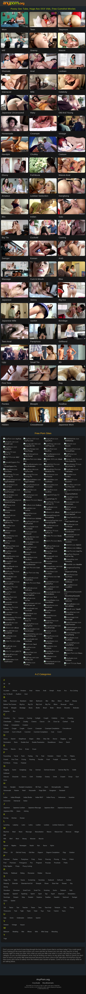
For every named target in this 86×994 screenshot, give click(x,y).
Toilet (35, 911)
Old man (31, 852)
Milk (4, 838)
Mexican (68, 832)
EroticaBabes (28, 544)
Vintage (14, 925)
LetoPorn (27, 649)
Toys (42, 911)
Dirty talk (46, 739)
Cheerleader (7, 721)
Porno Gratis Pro (70, 461)
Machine (6, 832)
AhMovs (79, 548)
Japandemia (8, 604)
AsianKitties (48, 482)
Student (30, 897)
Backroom (13, 701)
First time (15, 759)
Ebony (5, 749)
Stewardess (71, 894)
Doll (70, 739)
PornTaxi (7, 527)
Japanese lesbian (19, 808)
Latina (30, 825)
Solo (70, 890)
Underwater (20, 918)
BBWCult (68, 509)
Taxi (17, 907)
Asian (59, 690)
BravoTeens (8, 471)
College (5, 725)
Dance (5, 739)
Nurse (45, 845)
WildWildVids (69, 441)
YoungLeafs (48, 558)
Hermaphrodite (56, 787)
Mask (20, 832)
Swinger (74, 897)
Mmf (11, 838)
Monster (32, 838)
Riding (22, 873)
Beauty (74, 701)
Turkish (56, 911)
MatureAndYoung (9, 502)
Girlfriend (6, 773)
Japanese (6, 808)
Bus (14, 711)
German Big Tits (63, 770)
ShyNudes (68, 660)
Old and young (21, 852)
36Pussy (7, 507)
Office (5, 852)
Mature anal (58, 832)
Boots (31, 708)
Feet (42, 756)
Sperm (33, 894)
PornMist (68, 476)
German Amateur (49, 770)
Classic (42, 721)
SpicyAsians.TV (70, 466)
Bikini (55, 704)
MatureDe (27, 554)
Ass (65, 690)
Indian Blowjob (15, 797)
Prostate (48, 863)
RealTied (47, 612)
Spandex (6, 894)
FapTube (27, 600)
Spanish (15, 894)
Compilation (15, 725)
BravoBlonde (8, 568)
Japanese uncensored (65, 808)
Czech (59, 732)
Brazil (45, 708)
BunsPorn (7, 594)
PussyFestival (28, 487)
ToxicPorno (68, 577)
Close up (56, 721)
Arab (44, 690)
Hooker (16, 790)
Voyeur (22, 925)
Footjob (55, 759)
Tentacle (57, 907)
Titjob (28, 911)
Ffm (65, 756)
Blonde (5, 708)
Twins (64, 911)
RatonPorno (48, 607)
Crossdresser (67, 728)
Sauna (23, 880)
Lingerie (70, 825)
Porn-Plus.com (69, 487)
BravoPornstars (9, 492)
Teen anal (48, 907)
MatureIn (68, 446)
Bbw (53, 701)
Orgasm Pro (8, 589)
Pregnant (39, 863)
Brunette (67, 708)
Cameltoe (6, 718)
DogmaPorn (48, 441)
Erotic (27, 749)
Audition (18, 694)
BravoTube (27, 654)
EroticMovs (28, 559)
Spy (46, 894)
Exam (34, 749)
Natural (5, 845)
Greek (55, 777)
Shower (64, 883)
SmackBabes (49, 602)
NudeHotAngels (70, 629)
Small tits (37, 890)
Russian (48, 873)
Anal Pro (79, 551)
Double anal (25, 742)
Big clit (30, 704)
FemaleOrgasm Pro (10, 466)
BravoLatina (48, 487)
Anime (38, 690)
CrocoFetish (8, 487)
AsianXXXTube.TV (51, 499)
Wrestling (55, 931)
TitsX (55, 597)
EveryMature (49, 589)
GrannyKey (68, 561)
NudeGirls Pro (49, 466)
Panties (15, 859)
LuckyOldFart (69, 645)
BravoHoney (8, 538)
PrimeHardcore (49, 663)
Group (70, 777)
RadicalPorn (8, 656)
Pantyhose (24, 859)
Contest (6, 728)
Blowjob (13, 708)
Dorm (16, 742)
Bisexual (63, 704)
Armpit (51, 690)
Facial (16, 756)
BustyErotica (28, 580)
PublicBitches (28, 539)
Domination (7, 742)
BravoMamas (69, 614)
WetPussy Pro (8, 573)
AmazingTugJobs (50, 522)
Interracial (17, 801)
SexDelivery (69, 650)
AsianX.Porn (49, 623)
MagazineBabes (29, 482)
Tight (22, 911)
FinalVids (27, 510)
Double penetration (38, 742)
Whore (29, 931)
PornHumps (28, 497)
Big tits (47, 704)
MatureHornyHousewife (72, 596)
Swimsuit (66, 897)
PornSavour (48, 476)
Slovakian (6, 890)
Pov (31, 863)
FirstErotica (28, 590)
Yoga (5, 938)
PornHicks (48, 648)
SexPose (7, 543)
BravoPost (48, 451)
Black (71, 704)
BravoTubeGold (70, 514)
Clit (49, 721)
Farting (30, 756)
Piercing (48, 859)
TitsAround (27, 534)
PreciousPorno (69, 451)
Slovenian (16, 890)
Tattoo (11, 907)
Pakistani (6, 859)
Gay (30, 770)
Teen (39, 907)
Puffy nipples (7, 866)
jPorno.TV (7, 454)
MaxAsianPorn (8, 584)
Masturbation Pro (9, 619)
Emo (20, 749)
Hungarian (52, 790)
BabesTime (7, 599)
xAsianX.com (8, 444)
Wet (23, 931)
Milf (4, 835)
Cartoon (21, 718)
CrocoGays (68, 499)
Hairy (5, 787)
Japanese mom (49, 808)
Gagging (6, 770)
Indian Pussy (50, 797)
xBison (16, 628)
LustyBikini (68, 587)
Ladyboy (15, 825)
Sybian (13, 900)
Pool (4, 863)
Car (14, 718)
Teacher (25, 907)
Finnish (5, 759)
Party (33, 859)
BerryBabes (68, 640)
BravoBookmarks (29, 466)
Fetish (59, 756)
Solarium (63, 890)
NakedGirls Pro (49, 471)
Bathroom (39, 701)
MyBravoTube (8, 548)
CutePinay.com (49, 446)
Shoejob (38, 883)
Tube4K (78, 609)
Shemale (15, 883)
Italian (25, 801)
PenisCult (48, 633)
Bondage (22, 708)
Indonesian (61, 797)
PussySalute (28, 529)
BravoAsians (69, 504)
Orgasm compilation (52, 852)
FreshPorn (27, 549)
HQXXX (78, 545)
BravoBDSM (8, 633)
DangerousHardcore (71, 494)
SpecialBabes (69, 606)
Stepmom (61, 894)
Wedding (15, 931)
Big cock (39, 704)
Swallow (48, 897)
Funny (16, 763)
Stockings (6, 897)
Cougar (14, 728)
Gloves (24, 777)
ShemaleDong (49, 517)
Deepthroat (22, 739)
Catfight (37, 718)
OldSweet (7, 533)
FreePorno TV (49, 504)
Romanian (31, 873)
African (15, 690)
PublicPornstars (70, 624)
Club (72, 721)
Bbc (47, 701)
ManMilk (79, 564)
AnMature (48, 658)
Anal (30, 690)
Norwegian (23, 845)
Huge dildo (42, 790)
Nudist (32, 845)
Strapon (15, 897)
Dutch (68, 742)
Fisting (24, 759)
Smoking (46, 890)
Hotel (24, 790)
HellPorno (68, 456)
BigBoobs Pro (8, 522)
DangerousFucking (71, 571)
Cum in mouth (16, 732)
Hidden (66, 787)
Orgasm (40, 852)
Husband (62, 790)
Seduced (51, 880)
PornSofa (7, 512)
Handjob (12, 787)
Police (64, 859)
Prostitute (57, 863)
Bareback (23, 701)
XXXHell (38, 518)
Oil (12, 852)
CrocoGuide (28, 610)
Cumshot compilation (41, 732)
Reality (5, 873)
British (59, 708)
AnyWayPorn (49, 653)
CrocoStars (48, 573)
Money (24, 838)
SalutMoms (7, 449)
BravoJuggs (69, 619)
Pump (17, 866)
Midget (77, 832)
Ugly (4, 918)
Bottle (38, 708)
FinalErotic (7, 648)
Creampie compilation (52, 728)
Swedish (56, 897)
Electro (13, 749)
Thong (72, 907)
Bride (52, 708)
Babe (5, 701)
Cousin (30, 728)
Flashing (32, 759)
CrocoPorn (48, 492)
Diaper (31, 739)
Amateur (23, 690)
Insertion (71, 797)
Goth (31, 777)
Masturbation (39, 832)
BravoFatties (8, 497)
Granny (47, 777)
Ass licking (74, 690)
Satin (15, 880)
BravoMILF (7, 563)
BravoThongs (28, 451)
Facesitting (7, 756)
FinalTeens (7, 553)
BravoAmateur (28, 631)
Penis (40, 859)
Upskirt (38, 918)
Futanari (23, 763)
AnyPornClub (28, 523)
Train (48, 911)
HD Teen (38, 787)
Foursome (64, 759)
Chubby (25, 721)
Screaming (31, 880)
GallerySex (68, 601)
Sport (40, 894)
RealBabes (48, 509)
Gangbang (22, 770)
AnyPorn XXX (28, 441)
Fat (37, 756)
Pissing (56, 859)
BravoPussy (49, 638)
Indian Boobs (28, 797)
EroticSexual (28, 456)
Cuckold (6, 732)
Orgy (64, 852)
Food (48, 759)
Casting (29, 718)
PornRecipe (68, 526)
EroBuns (38, 505)
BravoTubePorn (29, 595)
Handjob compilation (25, 787)
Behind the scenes (9, 704)
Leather (38, 825)
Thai (64, 907)
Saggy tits (7, 880)
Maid (13, 832)
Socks (55, 890)
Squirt (53, 894)
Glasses (6, 777)
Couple (22, 728)
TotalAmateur (8, 661)
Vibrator (6, 925)
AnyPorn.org (14, 3)
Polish (72, 859)
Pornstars (13, 863)
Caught (46, 718)
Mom (17, 838)
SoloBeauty (68, 582)
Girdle (74, 770)
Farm (23, 756)
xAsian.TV (27, 621)
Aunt (26, 694)
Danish (13, 739)
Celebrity (54, 718)
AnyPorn (18, 439)
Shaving (6, 883)
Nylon (52, 845)
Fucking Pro (28, 476)
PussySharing (69, 635)
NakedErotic (8, 625)
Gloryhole (15, 777)
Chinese (17, 721)
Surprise (39, 897)
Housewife (32, 790)
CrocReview (48, 527)
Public (66, 863)
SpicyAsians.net (29, 605)
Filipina (72, 756)
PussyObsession (29, 564)
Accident (6, 690)
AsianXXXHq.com (30, 636)
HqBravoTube (49, 548)
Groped (62, 777)
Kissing (5, 818)
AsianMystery (8, 558)
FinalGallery (69, 471)
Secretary (41, 880)
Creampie (38, 728)
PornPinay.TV (8, 476)
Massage (29, 832)
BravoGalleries (49, 594)
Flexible (40, 759)
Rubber (40, 873)
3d (9, 684)
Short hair (55, 883)
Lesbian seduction (58, 825)
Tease (33, 907)
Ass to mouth (8, 694)
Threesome (7, 911)
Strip (23, 897)
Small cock (26, 890)
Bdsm (60, 701)
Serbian (68, 880)
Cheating (70, 718)
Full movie (6, 763)
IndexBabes (48, 643)
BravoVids (27, 492)
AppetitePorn (49, 584)
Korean (22, 818)
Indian (5, 797)
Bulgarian (6, 711)
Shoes (46, 883)
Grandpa (39, 777)
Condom (25, 725)
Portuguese (23, 863)
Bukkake (76, 708)
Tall (4, 907)
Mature (49, 832)
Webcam (6, 931)
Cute (52, 732)
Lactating (6, 825)
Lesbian (46, 825)
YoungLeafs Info (29, 446)
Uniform (29, 918)
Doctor (55, 739)
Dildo (38, 739)
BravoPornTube (50, 628)
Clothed (65, 721)
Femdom (50, 756)
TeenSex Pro (8, 609)
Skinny (5, 887)
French (73, 759)
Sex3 (35, 644)
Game (14, 770)
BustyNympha (69, 531)
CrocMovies (8, 614)
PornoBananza (49, 456)
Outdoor (71, 852)
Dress (61, 742)
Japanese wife (8, 811)
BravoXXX (68, 482)
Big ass (22, 704)
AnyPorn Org (69, 556)
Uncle (11, 918)
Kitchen (14, 818)
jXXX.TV (18, 651)
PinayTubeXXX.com (71, 521)
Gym (77, 777)
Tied (15, 911)
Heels (46, 787)
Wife (36, 931)
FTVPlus (27, 665)
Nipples (13, 845)
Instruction (6, 801)
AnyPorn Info (28, 471)
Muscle (41, 838)
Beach (67, 701)
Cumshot (27, 732)
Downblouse (52, 742)
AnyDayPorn (28, 626)
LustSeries (7, 638)
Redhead (14, 873)
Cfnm (62, 718)
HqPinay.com (28, 659)
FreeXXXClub (69, 537)
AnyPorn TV (49, 533)
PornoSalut (48, 563)
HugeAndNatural (9, 482)
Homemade (7, 790)
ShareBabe (7, 579)
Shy (71, 883)
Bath (31, 701)
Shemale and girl (26, 883)
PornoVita (48, 617)
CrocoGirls (68, 542)
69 (4, 684)
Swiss (5, 900)
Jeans (18, 811)
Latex (23, 825)
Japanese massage (34, 808)
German (38, 770)
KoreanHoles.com (50, 568)
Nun (38, 845)
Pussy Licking (27, 866)
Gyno (5, 780)
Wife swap (44, 931)
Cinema (33, 721)
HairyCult (7, 517)
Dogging (63, 739)
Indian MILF (39, 797)
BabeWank (27, 615)
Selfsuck (60, 880)
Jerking (26, 811)
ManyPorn (27, 515)
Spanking (24, 894)
